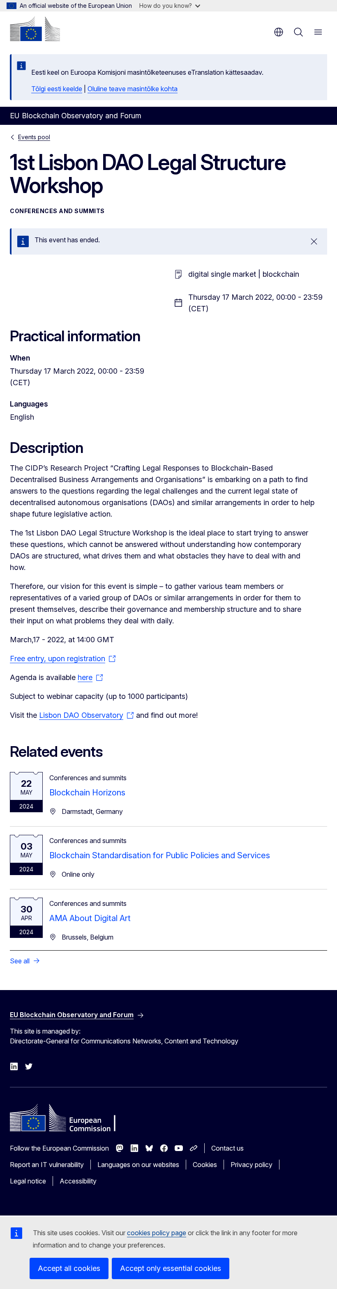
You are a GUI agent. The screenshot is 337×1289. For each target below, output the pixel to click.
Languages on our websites (138, 1164)
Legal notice (28, 1181)
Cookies (205, 1164)
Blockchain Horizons (87, 792)
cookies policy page (156, 1233)
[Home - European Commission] (35, 28)
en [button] (279, 32)
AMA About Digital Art (90, 918)
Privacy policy (251, 1164)
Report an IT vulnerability (47, 1164)
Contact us (227, 1148)
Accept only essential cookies (170, 1268)
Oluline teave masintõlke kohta (133, 89)
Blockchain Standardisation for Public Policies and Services (159, 855)
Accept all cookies (69, 1268)
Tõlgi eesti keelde (56, 89)
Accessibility (78, 1181)
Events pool (34, 136)
